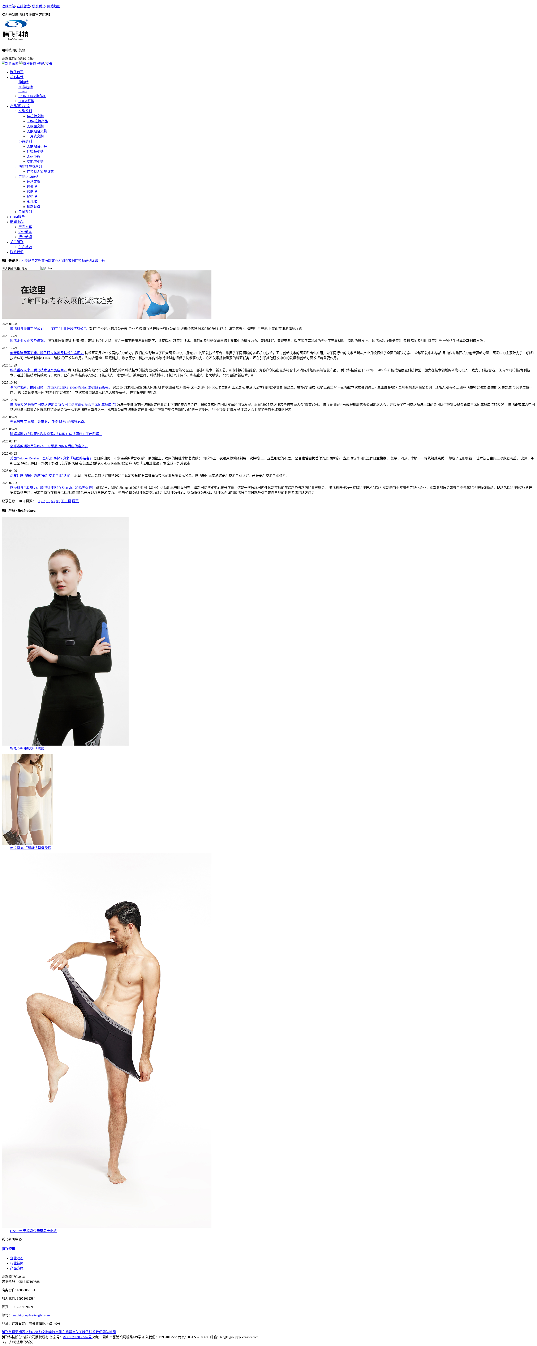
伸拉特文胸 (35, 116)
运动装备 (33, 207)
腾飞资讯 (8, 1249)
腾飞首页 (8, 1332)
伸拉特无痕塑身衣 (40, 171)
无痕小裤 (98, 260)
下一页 (66, 501)
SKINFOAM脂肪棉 (32, 96)
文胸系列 (25, 111)
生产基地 (25, 247)
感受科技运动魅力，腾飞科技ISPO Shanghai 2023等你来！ (52, 487)
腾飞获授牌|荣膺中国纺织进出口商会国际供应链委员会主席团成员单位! (63, 404)
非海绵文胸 (49, 260)
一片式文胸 (35, 136)
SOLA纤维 (26, 101)
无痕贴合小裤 (37, 146)
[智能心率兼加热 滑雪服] (65, 744)
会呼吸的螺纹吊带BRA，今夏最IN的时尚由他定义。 (49, 446)
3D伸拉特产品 (37, 121)
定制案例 (55, 1332)
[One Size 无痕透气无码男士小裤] (106, 1227)
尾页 (75, 501)
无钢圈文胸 (35, 126)
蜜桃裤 (32, 201)
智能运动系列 (28, 176)
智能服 (32, 191)
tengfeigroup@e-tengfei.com (31, 1315)
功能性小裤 (35, 161)
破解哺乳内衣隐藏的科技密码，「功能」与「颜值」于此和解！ (56, 434)
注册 (48, 63)
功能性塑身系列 (30, 166)
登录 (40, 63)
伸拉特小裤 (35, 151)
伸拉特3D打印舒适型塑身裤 (30, 848)
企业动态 (25, 232)
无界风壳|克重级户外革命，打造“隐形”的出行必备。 (48, 422)
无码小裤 (33, 156)
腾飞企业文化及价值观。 (28, 341)
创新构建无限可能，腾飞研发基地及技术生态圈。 (47, 353)
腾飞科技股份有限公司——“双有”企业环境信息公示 (48, 328)
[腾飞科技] (106, 317)
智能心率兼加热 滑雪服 (27, 748)
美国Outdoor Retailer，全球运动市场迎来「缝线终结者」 (51, 458)
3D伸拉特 (25, 87)
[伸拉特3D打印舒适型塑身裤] (27, 844)
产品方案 (25, 227)
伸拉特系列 (83, 260)
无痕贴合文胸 (37, 131)
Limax (22, 91)
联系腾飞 (38, 6)
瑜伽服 (32, 186)
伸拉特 (23, 82)
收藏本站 (8, 6)
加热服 (32, 196)
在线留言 (23, 6)
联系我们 (95, 1332)
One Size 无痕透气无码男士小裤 (33, 1231)
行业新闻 (25, 237)
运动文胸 (33, 181)
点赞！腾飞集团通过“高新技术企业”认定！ (41, 475)
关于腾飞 (82, 1332)
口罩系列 (25, 212)
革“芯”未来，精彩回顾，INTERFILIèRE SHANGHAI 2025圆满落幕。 (61, 387)
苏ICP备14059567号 (78, 1337)
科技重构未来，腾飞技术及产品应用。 (38, 370)
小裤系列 (25, 141)
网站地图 (53, 6)
